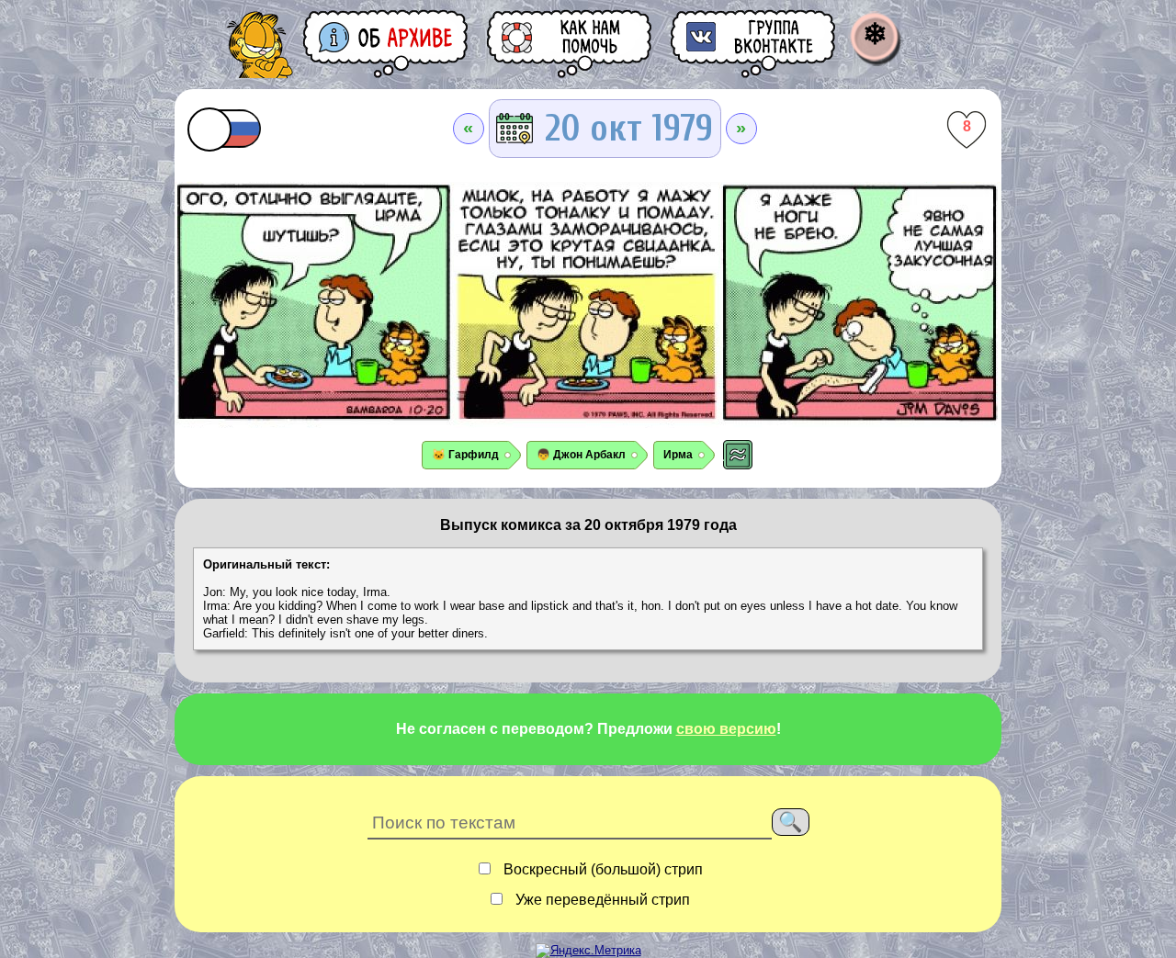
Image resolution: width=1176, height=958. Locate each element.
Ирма (678, 454)
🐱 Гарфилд (465, 454)
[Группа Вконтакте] (754, 43)
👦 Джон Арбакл (581, 454)
